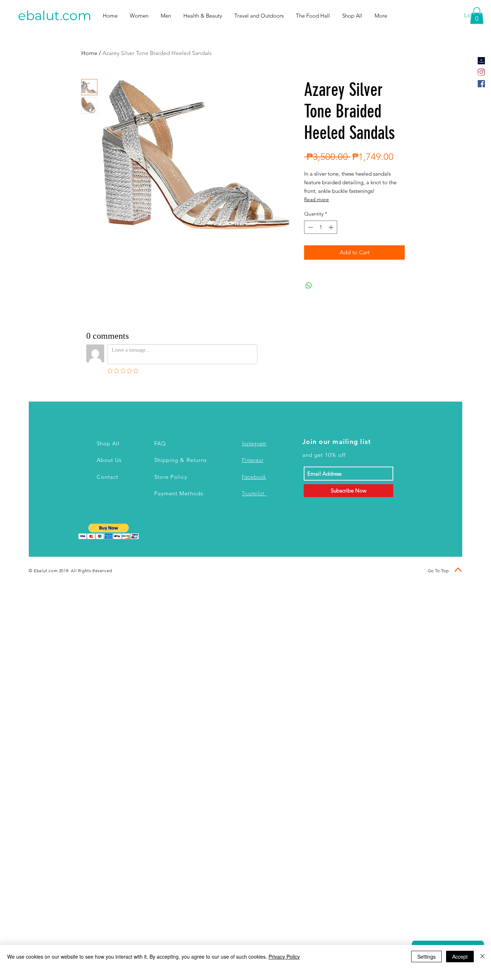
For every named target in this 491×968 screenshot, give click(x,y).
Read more (316, 199)
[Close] (482, 956)
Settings (426, 956)
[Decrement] (309, 227)
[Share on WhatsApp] (308, 285)
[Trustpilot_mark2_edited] (481, 60)
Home (89, 53)
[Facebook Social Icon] (481, 83)
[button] (477, 15)
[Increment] (331, 227)
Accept (460, 956)
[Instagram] (481, 72)
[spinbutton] (320, 227)
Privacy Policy (284, 956)
